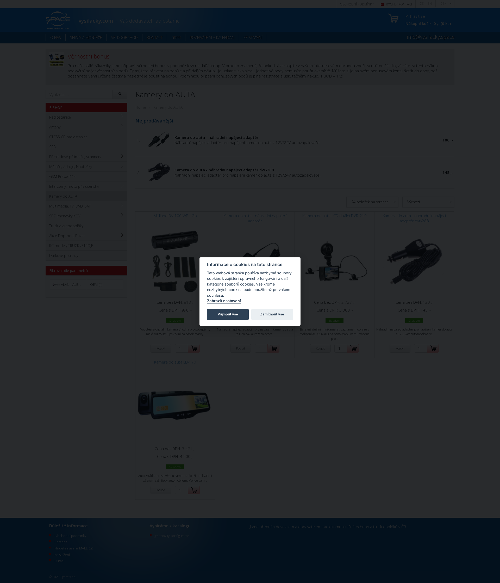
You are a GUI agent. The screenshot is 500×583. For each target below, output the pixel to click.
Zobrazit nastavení (224, 301)
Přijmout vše (228, 314)
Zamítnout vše (272, 314)
